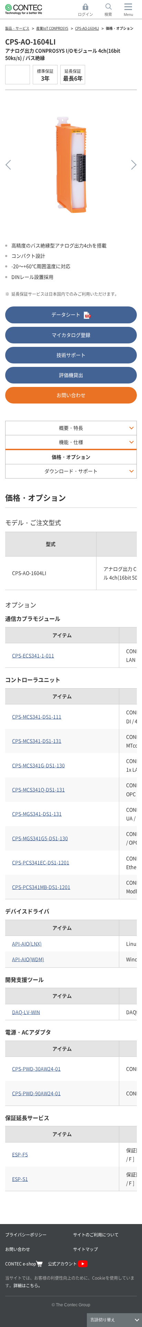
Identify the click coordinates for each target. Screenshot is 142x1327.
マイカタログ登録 (71, 334)
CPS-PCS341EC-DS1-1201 (40, 862)
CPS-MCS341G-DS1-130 (38, 765)
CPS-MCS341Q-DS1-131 (38, 789)
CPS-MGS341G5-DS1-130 (40, 838)
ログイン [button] (87, 10)
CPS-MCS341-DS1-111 (36, 716)
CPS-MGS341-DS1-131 (37, 813)
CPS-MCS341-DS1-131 (36, 740)
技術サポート (71, 354)
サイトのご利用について (96, 1235)
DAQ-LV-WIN (26, 1011)
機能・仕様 (71, 441)
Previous (10, 165)
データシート (65, 314)
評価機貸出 (71, 374)
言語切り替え (102, 1319)
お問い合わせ (71, 394)
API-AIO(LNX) (27, 943)
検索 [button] (112, 10)
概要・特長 (71, 427)
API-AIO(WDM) (28, 959)
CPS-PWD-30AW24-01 (36, 1068)
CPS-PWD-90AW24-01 (36, 1093)
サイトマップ (85, 1249)
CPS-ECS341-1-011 (33, 655)
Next (131, 165)
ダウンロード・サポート (71, 470)
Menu (128, 14)
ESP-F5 (20, 1154)
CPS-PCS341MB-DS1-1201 (41, 886)
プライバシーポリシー (26, 1235)
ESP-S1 (20, 1178)
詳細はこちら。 (27, 1285)
